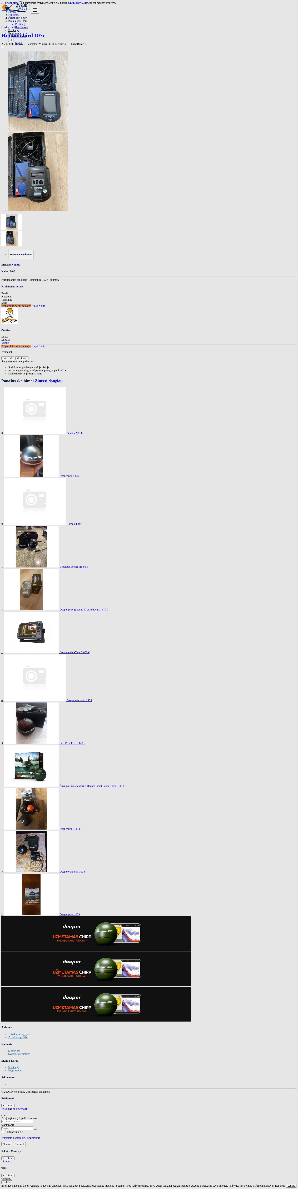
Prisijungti (20, 24)
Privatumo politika (18, 1037)
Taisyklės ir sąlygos (18, 1034)
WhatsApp (22, 358)
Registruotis (21, 27)
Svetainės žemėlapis (19, 1053)
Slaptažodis (7, 1124)
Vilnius (16, 264)
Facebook (8, 358)
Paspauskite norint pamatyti (16, 305)
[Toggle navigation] (35, 10)
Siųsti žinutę (38, 305)
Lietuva (7, 1161)
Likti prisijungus (14, 1131)
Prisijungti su (14, 1108)
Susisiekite (14, 1050)
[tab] (20, 254)
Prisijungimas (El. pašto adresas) (19, 1118)
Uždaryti (7, 1182)
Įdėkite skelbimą (17, 36)
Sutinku (291, 1186)
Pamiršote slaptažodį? (13, 1137)
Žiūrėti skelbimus (17, 17)
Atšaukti (7, 1144)
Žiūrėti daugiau (49, 381)
